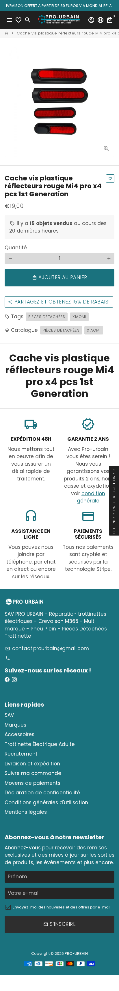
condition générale (91, 497)
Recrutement (21, 753)
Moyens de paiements (32, 783)
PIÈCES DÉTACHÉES (61, 330)
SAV (9, 715)
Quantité (16, 247)
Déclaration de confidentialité (42, 792)
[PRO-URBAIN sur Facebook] (7, 679)
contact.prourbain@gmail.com (47, 648)
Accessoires (19, 734)
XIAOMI (79, 316)
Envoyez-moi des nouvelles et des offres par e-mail (61, 907)
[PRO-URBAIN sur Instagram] (14, 679)
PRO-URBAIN (76, 953)
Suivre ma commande (33, 773)
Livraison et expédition (32, 763)
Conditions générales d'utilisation (46, 802)
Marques (15, 724)
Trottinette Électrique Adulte (40, 744)
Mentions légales (26, 812)
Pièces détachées (46, 316)
